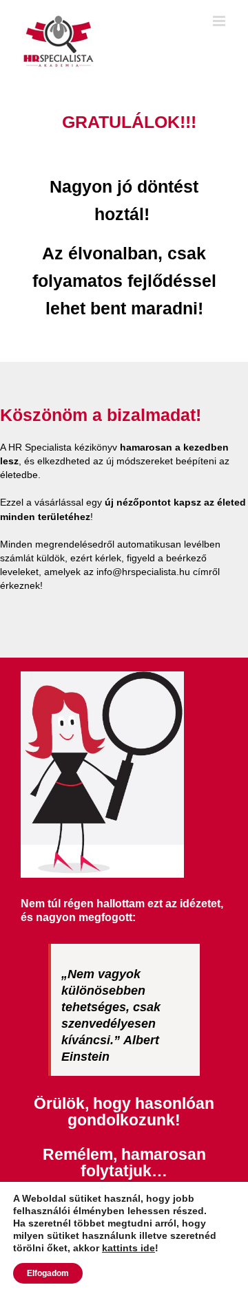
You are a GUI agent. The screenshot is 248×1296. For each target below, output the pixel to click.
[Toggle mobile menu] (220, 21)
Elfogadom (48, 1273)
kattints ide (128, 1247)
